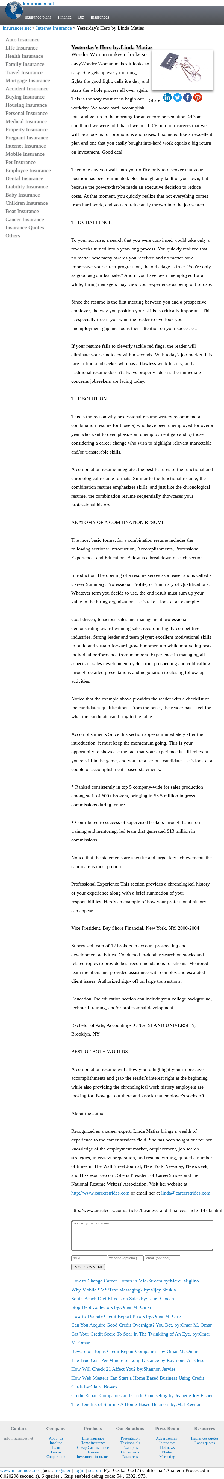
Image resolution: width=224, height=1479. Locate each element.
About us (56, 1438)
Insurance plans (38, 17)
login (79, 1470)
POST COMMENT (88, 1267)
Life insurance (93, 1438)
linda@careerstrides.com (185, 1193)
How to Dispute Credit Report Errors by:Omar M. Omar (127, 1316)
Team (56, 1447)
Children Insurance (26, 203)
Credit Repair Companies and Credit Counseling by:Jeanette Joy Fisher (142, 1395)
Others (12, 235)
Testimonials (130, 1443)
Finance (65, 17)
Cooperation (55, 1456)
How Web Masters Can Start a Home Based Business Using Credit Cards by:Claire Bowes (137, 1382)
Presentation (130, 1438)
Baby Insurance (22, 195)
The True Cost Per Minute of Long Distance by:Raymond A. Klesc (137, 1360)
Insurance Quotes (24, 227)
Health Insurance (24, 56)
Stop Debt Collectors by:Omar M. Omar (111, 1307)
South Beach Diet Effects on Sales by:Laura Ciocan (122, 1298)
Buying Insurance (25, 97)
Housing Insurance (26, 105)
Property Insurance (26, 129)
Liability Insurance (26, 186)
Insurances (100, 17)
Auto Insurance (22, 39)
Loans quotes (204, 1443)
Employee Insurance (28, 170)
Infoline (56, 1443)
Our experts (130, 1452)
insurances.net (17, 28)
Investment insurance (93, 1456)
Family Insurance (24, 64)
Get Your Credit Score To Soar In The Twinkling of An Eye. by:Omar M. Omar (140, 1338)
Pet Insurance (20, 162)
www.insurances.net (20, 1470)
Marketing (167, 1456)
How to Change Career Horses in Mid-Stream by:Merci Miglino (135, 1281)
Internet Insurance (54, 28)
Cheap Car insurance (93, 1447)
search (94, 1470)
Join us (56, 1452)
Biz (81, 17)
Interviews (167, 1443)
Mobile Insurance (25, 154)
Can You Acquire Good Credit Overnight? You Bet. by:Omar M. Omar (141, 1325)
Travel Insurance (24, 72)
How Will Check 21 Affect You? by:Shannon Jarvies (123, 1369)
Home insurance (93, 1443)
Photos (167, 1452)
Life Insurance (21, 48)
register (63, 1470)
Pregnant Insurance (26, 137)
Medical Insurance (26, 121)
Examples (130, 1447)
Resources (130, 1456)
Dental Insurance (24, 178)
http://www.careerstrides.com (100, 1193)
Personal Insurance (26, 113)
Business (92, 1452)
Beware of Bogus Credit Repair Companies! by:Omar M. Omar (134, 1351)
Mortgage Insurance (27, 80)
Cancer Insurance (24, 219)
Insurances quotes (204, 1438)
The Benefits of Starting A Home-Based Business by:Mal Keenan (136, 1404)
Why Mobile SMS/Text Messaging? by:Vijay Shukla (123, 1290)
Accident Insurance (26, 88)
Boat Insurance (22, 211)
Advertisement (167, 1438)
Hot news (167, 1447)
